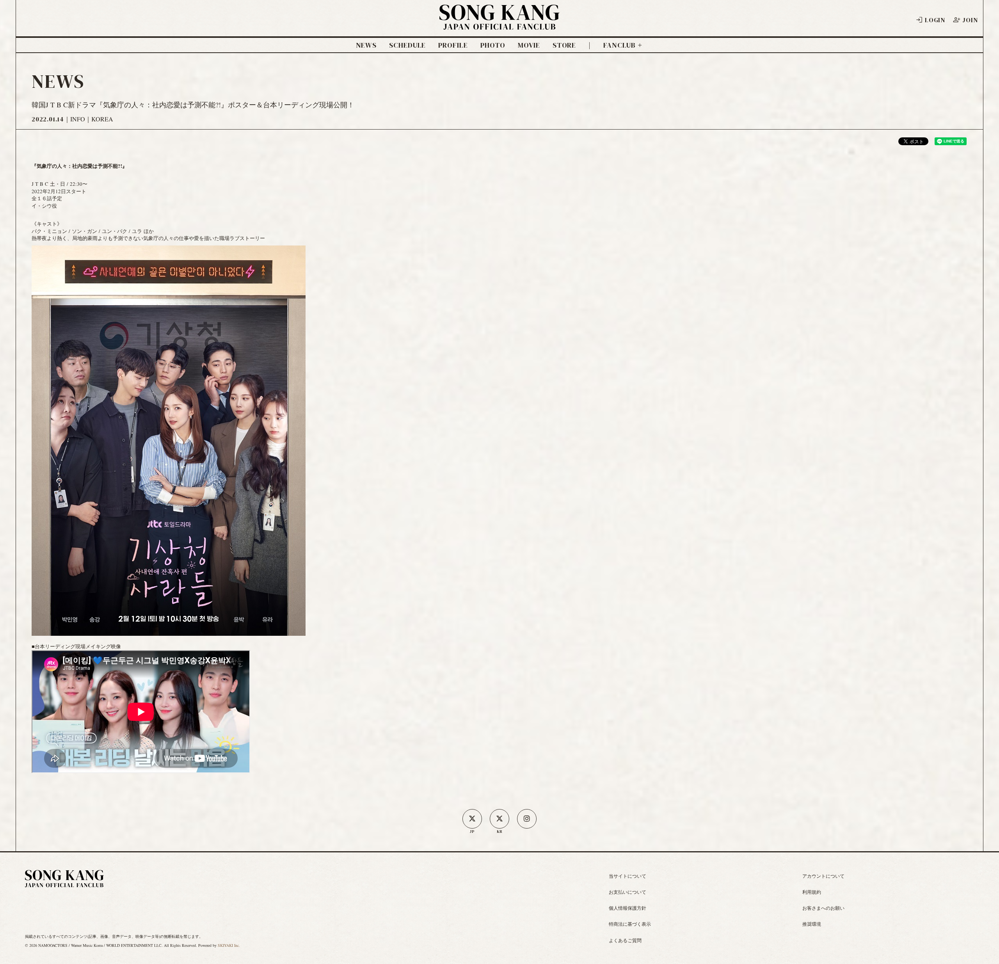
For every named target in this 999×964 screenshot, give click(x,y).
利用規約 (811, 892)
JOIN (970, 20)
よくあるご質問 (625, 940)
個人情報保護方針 (627, 908)
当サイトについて (627, 876)
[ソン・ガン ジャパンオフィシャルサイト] (499, 24)
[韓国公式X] (499, 819)
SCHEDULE (407, 45)
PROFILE (453, 45)
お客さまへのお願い (823, 908)
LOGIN (935, 20)
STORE (564, 45)
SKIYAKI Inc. (229, 945)
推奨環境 (811, 924)
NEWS (366, 45)
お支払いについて (627, 892)
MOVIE (529, 45)
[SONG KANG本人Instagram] (527, 819)
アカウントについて (823, 876)
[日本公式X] (472, 819)
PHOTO (493, 45)
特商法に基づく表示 (630, 924)
